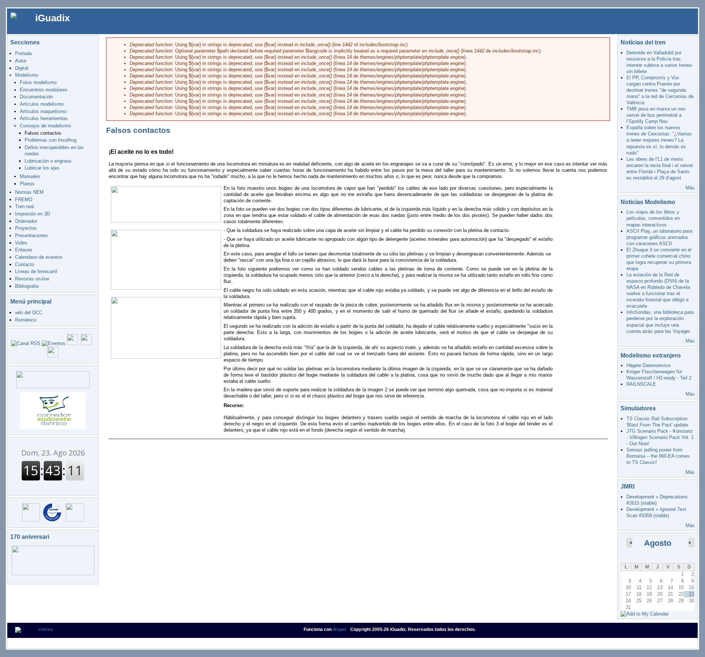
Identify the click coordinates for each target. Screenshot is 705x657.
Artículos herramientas (44, 118)
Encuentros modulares (44, 89)
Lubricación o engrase (48, 161)
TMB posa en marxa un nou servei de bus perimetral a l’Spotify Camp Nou (656, 115)
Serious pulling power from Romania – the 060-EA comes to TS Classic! (658, 456)
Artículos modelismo (42, 104)
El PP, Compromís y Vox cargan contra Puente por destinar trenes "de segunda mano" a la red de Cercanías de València (660, 90)
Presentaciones (31, 235)
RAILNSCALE (641, 384)
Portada (23, 53)
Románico (25, 320)
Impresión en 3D (32, 214)
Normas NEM (29, 192)
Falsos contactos (43, 133)
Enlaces (23, 250)
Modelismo (26, 75)
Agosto (657, 543)
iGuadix (52, 17)
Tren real (24, 206)
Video (21, 243)
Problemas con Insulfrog (50, 140)
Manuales (30, 176)
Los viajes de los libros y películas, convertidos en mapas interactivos (653, 218)
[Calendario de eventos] (53, 343)
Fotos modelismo (38, 82)
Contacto (24, 264)
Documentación (36, 96)
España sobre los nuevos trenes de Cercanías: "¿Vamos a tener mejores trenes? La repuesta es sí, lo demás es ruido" (659, 140)
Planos (27, 183)
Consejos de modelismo (45, 125)
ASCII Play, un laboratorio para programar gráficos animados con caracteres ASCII (659, 237)
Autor (20, 60)
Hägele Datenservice (648, 365)
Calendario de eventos (38, 257)
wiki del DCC (28, 312)
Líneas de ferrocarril (36, 271)
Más (690, 187)
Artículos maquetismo (43, 111)
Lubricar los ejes (42, 168)
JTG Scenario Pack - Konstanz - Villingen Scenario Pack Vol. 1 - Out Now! (660, 437)
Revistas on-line (32, 279)
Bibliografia (27, 286)
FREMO (23, 199)
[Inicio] (19, 15)
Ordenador (26, 221)
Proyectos (26, 228)
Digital (21, 68)
